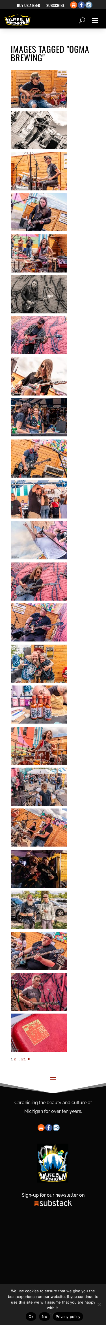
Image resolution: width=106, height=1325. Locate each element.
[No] (99, 1304)
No (44, 1316)
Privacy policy (68, 1316)
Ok (31, 1316)
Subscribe (55, 5)
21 (23, 1059)
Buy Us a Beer (28, 5)
